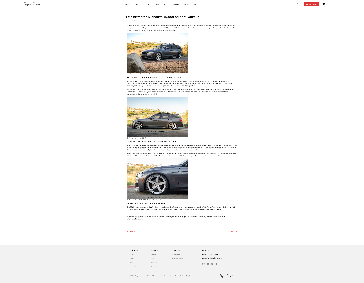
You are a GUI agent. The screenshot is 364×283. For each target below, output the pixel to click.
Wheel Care (154, 262)
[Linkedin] (212, 264)
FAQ (152, 258)
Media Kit (133, 267)
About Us (148, 4)
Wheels (126, 4)
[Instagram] (203, 264)
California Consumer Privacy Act (168, 276)
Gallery (137, 4)
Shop (165, 4)
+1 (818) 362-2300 (212, 254)
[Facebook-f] (216, 264)
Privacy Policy (151, 276)
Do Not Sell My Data (186, 276)
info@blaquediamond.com (214, 258)
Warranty (154, 254)
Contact (186, 4)
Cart (195, 4)
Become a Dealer (177, 258)
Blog (157, 4)
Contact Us (154, 267)
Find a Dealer (175, 4)
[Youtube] (208, 264)
